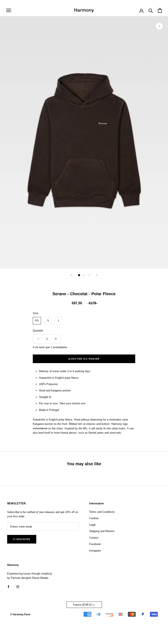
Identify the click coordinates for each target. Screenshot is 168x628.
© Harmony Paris (20, 614)
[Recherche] (151, 10)
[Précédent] (71, 275)
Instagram (95, 550)
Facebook (95, 544)
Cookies (94, 518)
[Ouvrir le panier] (160, 10)
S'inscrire (21, 539)
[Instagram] (17, 586)
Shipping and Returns (102, 531)
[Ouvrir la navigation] (8, 10)
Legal (92, 524)
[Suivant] (97, 275)
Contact (93, 537)
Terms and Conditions (102, 511)
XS (37, 320)
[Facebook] (8, 586)
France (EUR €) (82, 604)
